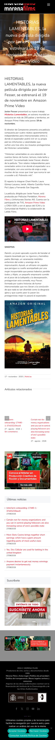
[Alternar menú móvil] (48, 4)
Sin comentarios (11, 431)
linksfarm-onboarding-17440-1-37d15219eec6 (14, 422)
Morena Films (12, 676)
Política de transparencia (17, 678)
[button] (7, 418)
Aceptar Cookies (17, 731)
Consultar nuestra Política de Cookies (28, 735)
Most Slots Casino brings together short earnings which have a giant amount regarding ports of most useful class (25, 537)
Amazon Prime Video (35, 202)
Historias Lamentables (16, 114)
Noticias (28, 376)
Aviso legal (24, 676)
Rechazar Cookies (39, 731)
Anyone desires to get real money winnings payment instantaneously (27, 563)
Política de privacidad (39, 676)
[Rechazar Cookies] (51, 728)
